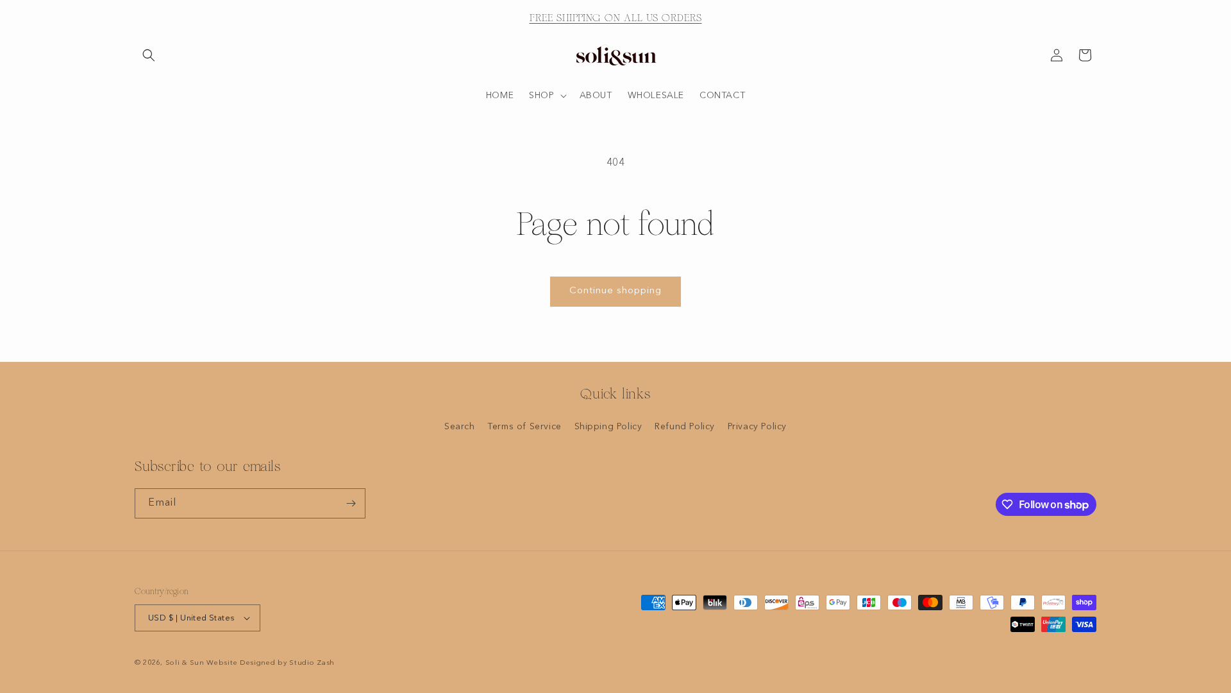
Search (459, 426)
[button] (149, 55)
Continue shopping (615, 291)
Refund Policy (685, 426)
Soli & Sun (185, 663)
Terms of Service (524, 426)
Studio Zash (312, 663)
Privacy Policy (757, 426)
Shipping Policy (608, 426)
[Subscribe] (351, 503)
